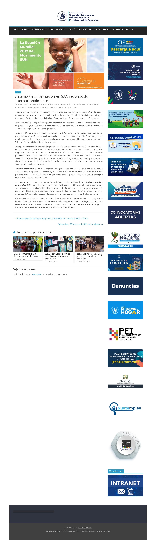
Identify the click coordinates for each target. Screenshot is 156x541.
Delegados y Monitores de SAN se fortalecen (80, 224)
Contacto (60, 29)
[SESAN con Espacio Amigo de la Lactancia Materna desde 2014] (58, 237)
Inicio (16, 29)
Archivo (129, 29)
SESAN (24, 29)
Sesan (34, 104)
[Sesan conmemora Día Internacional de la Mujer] (28, 237)
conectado (36, 274)
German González (79, 104)
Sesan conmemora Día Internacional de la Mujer (26, 255)
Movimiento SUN (26, 107)
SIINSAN (50, 29)
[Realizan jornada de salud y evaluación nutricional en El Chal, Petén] (89, 237)
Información (37, 29)
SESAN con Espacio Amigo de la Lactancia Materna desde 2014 (57, 256)
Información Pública (98, 29)
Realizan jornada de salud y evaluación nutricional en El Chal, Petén (89, 256)
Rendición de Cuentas (77, 29)
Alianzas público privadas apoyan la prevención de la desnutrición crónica (51, 218)
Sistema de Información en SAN (66, 107)
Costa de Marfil (67, 104)
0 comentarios (54, 104)
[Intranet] (125, 476)
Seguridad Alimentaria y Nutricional (44, 107)
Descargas (116, 29)
